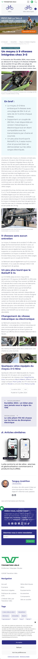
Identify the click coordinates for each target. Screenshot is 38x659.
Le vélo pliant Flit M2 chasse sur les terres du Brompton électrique (18, 420)
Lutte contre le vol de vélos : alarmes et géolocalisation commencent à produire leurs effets (18, 466)
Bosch (24, 616)
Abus (15, 619)
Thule (28, 619)
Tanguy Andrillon (21, 481)
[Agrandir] (34, 73)
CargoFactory (29, 377)
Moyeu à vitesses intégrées (27, 42)
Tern (21, 619)
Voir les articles (17, 483)
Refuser (19, 647)
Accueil (5, 42)
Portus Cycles (30, 384)
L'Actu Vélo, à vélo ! (9, 612)
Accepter (19, 642)
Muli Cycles (17, 382)
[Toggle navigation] (28, 2)
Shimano (6, 616)
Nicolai (10, 384)
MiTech (28, 379)
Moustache (6, 619)
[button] (35, 622)
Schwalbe (15, 616)
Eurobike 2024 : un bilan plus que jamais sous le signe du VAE (18, 405)
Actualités (14, 42)
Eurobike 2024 (16, 389)
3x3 (25, 389)
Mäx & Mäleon (20, 379)
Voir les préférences (19, 652)
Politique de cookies (13, 656)
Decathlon (21, 612)
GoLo (3, 379)
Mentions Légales (24, 656)
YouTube (25, 519)
